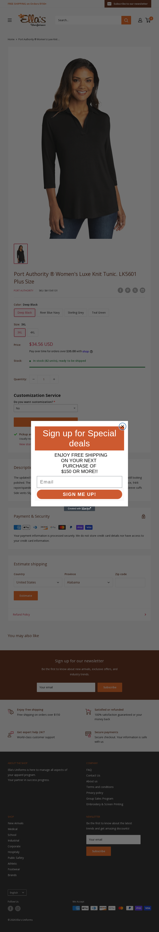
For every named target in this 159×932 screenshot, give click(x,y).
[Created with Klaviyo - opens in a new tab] (79, 508)
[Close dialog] (122, 426)
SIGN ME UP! (79, 494)
